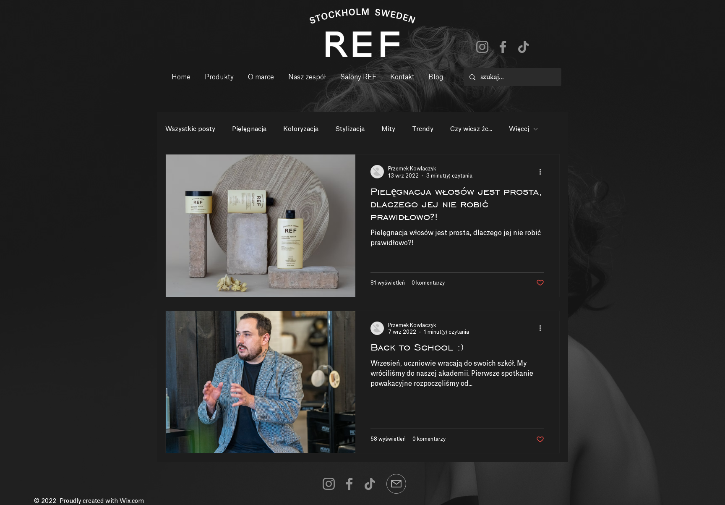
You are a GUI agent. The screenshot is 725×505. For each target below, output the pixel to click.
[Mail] (396, 484)
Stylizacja (350, 129)
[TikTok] (523, 47)
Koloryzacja (300, 129)
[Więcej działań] (543, 172)
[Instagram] (482, 47)
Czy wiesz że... (471, 129)
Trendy (422, 129)
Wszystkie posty (190, 129)
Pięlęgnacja (249, 129)
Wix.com (132, 501)
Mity (388, 129)
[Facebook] (503, 47)
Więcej (519, 129)
